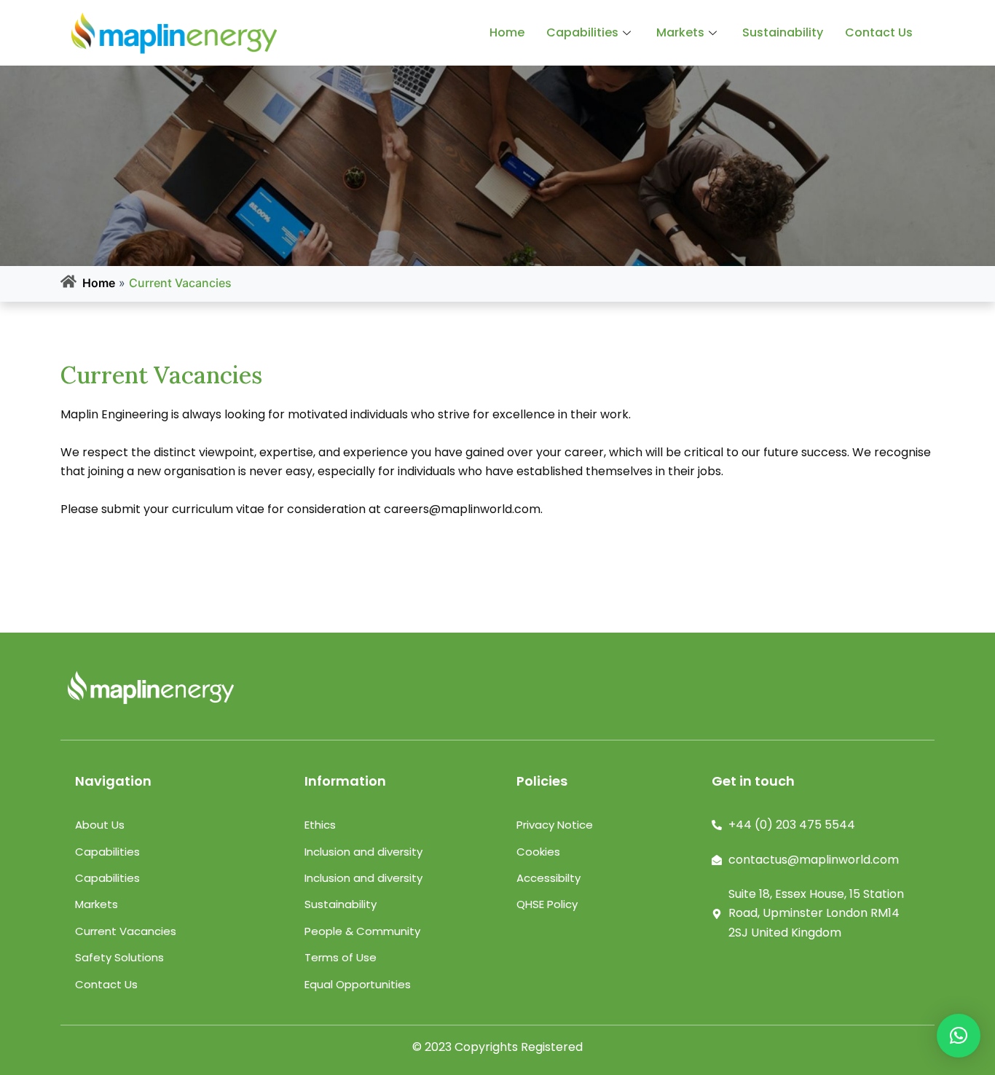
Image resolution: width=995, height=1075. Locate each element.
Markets (680, 32)
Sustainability (782, 32)
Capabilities (582, 32)
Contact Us (879, 32)
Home (506, 32)
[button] (958, 1036)
